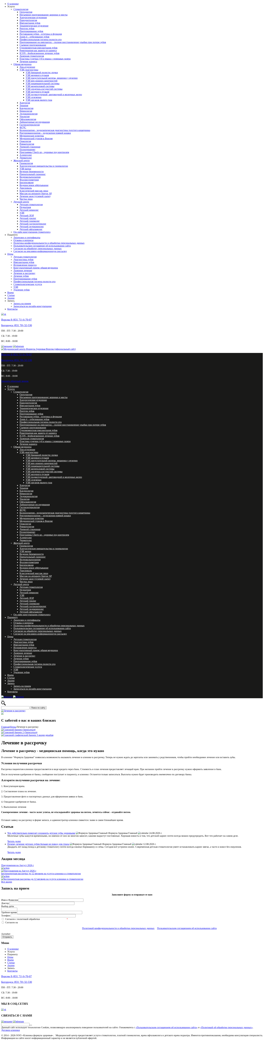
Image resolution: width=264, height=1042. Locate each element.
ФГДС (23, 127)
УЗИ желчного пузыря (37, 91)
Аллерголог (26, 155)
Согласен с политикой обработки (22, 919)
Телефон (6, 915)
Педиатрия (25, 207)
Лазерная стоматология (32, 56)
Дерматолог (26, 157)
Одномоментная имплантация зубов (38, 47)
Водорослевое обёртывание (34, 185)
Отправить (7, 937)
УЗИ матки (25, 168)
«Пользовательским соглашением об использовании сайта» (167, 1027)
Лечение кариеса (28, 61)
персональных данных (53, 919)
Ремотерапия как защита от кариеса (38, 50)
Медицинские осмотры (32, 135)
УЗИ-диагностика (29, 69)
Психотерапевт (27, 149)
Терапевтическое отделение (34, 25)
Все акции (6, 882)
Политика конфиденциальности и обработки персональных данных (48, 243)
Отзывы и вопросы (23, 240)
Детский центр (21, 201)
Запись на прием (22, 303)
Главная (5, 727)
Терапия (24, 105)
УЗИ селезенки (33, 97)
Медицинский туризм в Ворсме (36, 138)
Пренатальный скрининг (33, 174)
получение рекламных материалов (38, 922)
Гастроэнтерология (30, 124)
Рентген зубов (27, 28)
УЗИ (22, 212)
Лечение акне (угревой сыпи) (35, 196)
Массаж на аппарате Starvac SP (36, 193)
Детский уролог (28, 218)
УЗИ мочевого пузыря (37, 75)
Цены (10, 254)
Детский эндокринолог (32, 226)
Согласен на (11, 922)
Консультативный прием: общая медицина (35, 267)
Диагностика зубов (23, 259)
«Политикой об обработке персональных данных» (226, 1027)
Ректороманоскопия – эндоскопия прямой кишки (45, 133)
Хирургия (25, 102)
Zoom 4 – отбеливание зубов (34, 36)
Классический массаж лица (34, 190)
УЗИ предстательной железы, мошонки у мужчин (52, 78)
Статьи (11, 295)
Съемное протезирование (33, 45)
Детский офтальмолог (31, 229)
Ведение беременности (32, 171)
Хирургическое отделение (33, 17)
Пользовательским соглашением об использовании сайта (187, 928)
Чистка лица (26, 199)
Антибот (5, 934)
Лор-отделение (27, 67)
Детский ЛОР (27, 215)
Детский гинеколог (30, 221)
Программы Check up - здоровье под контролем (44, 152)
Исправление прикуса (25, 265)
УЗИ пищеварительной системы (42, 83)
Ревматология (27, 144)
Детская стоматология (31, 204)
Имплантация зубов (30, 23)
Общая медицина (22, 64)
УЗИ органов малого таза (39, 100)
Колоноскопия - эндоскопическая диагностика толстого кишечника (55, 130)
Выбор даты (7, 906)
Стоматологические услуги (27, 284)
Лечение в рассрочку (24, 273)
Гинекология (26, 163)
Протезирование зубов (31, 31)
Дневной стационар (30, 146)
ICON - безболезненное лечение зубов (39, 53)
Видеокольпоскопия (30, 177)
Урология (24, 116)
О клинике (13, 3)
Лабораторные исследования (35, 122)
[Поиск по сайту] (30, 1025)
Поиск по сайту (38, 708)
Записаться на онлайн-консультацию (32, 306)
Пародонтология (28, 20)
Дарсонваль (26, 188)
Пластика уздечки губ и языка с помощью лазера (45, 58)
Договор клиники (10, 1030)
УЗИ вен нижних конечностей (41, 80)
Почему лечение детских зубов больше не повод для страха (38, 844)
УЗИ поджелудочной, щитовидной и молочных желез (54, 94)
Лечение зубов (21, 276)
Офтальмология (28, 119)
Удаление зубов (21, 289)
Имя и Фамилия (9, 900)
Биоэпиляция (26, 182)
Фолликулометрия (29, 179)
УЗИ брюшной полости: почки (42, 72)
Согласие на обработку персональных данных (37, 248)
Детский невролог (29, 210)
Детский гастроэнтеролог (33, 223)
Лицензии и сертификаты (26, 237)
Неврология (26, 111)
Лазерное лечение (22, 270)
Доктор (5, 903)
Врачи (10, 292)
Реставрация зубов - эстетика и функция (41, 34)
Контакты (12, 309)
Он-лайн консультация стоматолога (31, 232)
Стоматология (20, 9)
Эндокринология (28, 113)
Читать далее (14, 841)
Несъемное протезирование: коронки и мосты (44, 14)
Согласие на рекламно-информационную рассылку (40, 251)
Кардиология (26, 108)
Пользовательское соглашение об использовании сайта (42, 245)
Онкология (25, 141)
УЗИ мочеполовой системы (40, 86)
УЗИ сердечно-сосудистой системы (44, 89)
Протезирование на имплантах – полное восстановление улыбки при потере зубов (63, 42)
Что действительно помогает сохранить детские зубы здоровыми (41, 833)
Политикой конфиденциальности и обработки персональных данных (118, 928)
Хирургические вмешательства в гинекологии (44, 166)
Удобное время (9, 912)
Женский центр (21, 160)
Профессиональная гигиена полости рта (41, 39)
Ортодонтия (26, 12)
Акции (11, 298)
